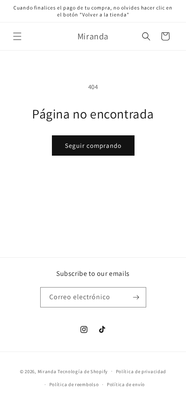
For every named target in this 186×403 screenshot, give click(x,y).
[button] (17, 36)
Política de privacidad (141, 371)
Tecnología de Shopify (83, 371)
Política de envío (126, 384)
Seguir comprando (93, 145)
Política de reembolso (74, 384)
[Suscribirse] (136, 297)
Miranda (47, 371)
